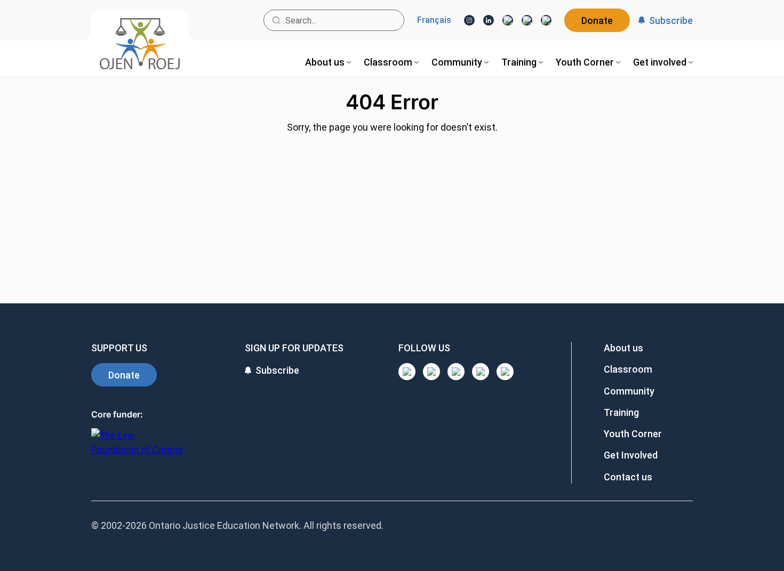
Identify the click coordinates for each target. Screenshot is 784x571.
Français (434, 20)
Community (629, 391)
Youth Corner (633, 433)
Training (621, 412)
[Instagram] (469, 20)
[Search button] (276, 20)
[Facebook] (546, 20)
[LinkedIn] (488, 20)
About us (623, 347)
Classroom (628, 369)
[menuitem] (328, 62)
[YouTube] (507, 20)
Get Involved (631, 455)
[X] (527, 20)
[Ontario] (137, 448)
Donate (597, 20)
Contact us (628, 476)
